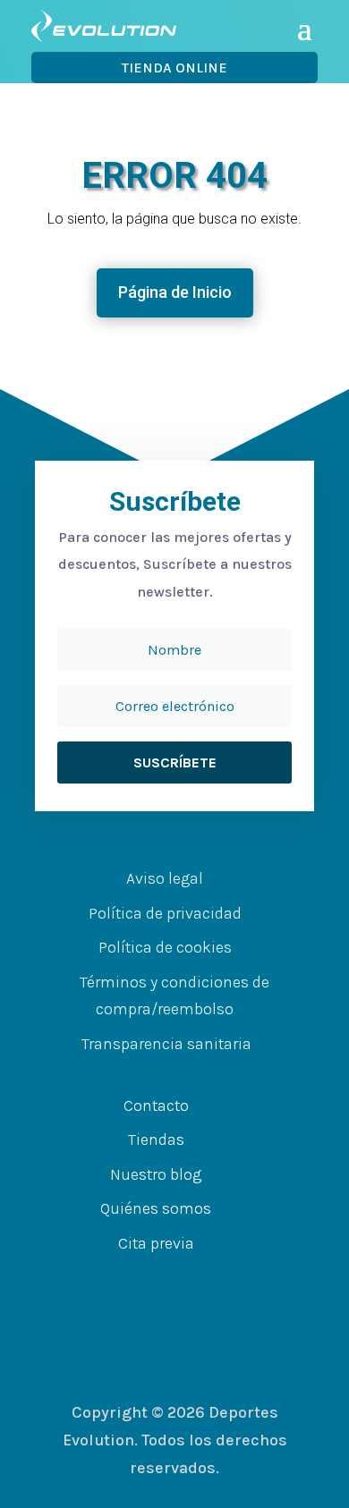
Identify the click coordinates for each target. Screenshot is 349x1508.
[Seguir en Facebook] (129, 1278)
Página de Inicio (175, 292)
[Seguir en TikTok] (237, 1278)
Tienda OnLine (174, 67)
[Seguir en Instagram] (201, 1278)
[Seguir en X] (165, 1278)
